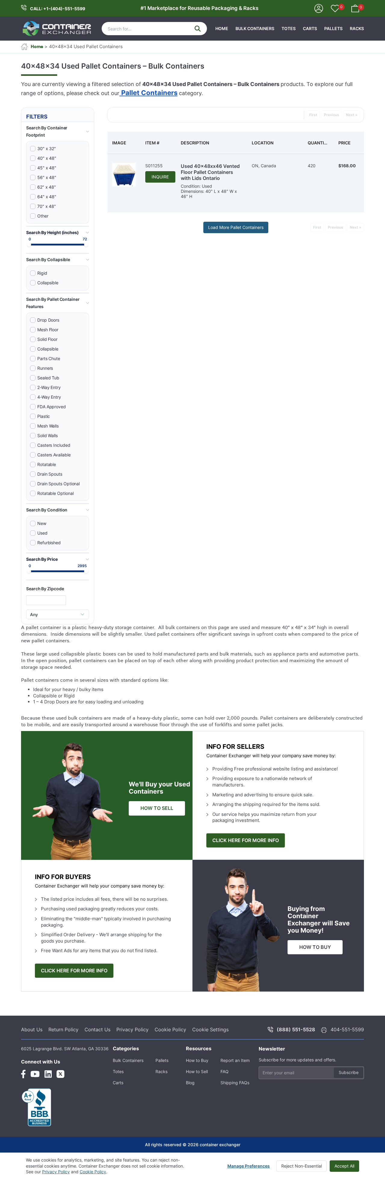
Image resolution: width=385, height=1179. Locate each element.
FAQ (224, 1071)
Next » (351, 115)
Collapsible (47, 282)
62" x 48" (46, 187)
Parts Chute (48, 358)
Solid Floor (47, 339)
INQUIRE (160, 176)
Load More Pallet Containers (235, 227)
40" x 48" (46, 158)
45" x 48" (46, 167)
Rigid (42, 273)
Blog (190, 1082)
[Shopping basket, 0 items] (355, 8)
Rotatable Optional (55, 493)
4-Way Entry (49, 397)
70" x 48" (46, 206)
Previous (331, 115)
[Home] (57, 28)
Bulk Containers (255, 28)
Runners (45, 368)
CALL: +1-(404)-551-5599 (57, 8)
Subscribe (349, 1072)
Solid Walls (47, 435)
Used (42, 532)
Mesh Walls (48, 425)
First (313, 115)
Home (221, 28)
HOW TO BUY (315, 947)
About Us (31, 1029)
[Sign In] (319, 8)
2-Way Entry (49, 387)
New (41, 523)
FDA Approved (51, 406)
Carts (310, 28)
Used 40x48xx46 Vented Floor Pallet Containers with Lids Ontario (210, 172)
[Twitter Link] (60, 1074)
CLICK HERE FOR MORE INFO (245, 840)
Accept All (344, 1165)
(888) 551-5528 (296, 1029)
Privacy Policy (132, 1029)
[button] (57, 131)
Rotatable (46, 464)
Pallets (333, 28)
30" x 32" (46, 148)
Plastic (43, 416)
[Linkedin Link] (48, 1074)
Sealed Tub (48, 377)
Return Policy (63, 1029)
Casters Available (54, 454)
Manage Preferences (248, 1165)
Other (42, 215)
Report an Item (235, 1060)
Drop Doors (48, 320)
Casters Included (53, 445)
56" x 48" (46, 177)
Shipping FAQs (234, 1082)
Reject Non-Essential (301, 1165)
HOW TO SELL (156, 808)
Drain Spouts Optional (58, 483)
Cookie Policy (170, 1029)
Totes (289, 28)
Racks (357, 28)
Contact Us (97, 1029)
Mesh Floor (47, 329)
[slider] (29, 245)
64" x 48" (46, 196)
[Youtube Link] (35, 1074)
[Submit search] (197, 28)
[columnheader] (124, 142)
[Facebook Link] (23, 1074)
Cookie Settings (210, 1029)
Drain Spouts (49, 474)
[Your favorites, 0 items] (335, 9)
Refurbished (49, 542)
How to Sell (197, 1071)
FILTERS (37, 116)
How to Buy (197, 1060)
